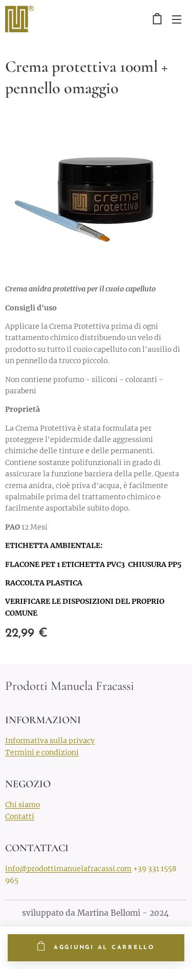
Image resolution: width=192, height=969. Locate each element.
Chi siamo (22, 804)
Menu (176, 19)
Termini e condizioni (42, 752)
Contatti (19, 816)
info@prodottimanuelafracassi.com (68, 868)
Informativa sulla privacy (50, 740)
